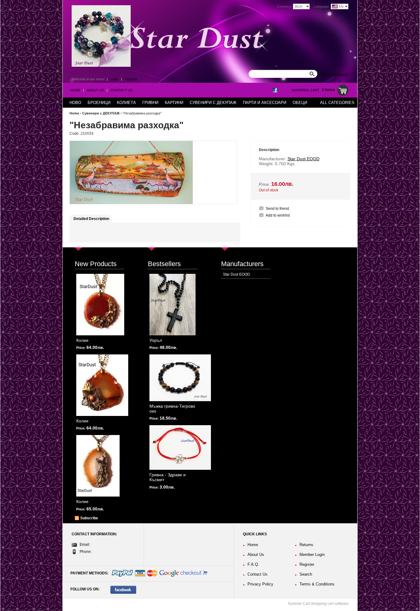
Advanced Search (335, 74)
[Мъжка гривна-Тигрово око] (180, 377)
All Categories (337, 102)
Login (114, 79)
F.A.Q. (253, 564)
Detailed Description (91, 219)
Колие (82, 340)
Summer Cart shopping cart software (318, 603)
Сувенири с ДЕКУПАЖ (101, 113)
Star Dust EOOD (236, 274)
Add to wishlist (278, 215)
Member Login (312, 554)
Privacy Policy (260, 584)
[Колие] (100, 304)
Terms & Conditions (317, 584)
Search (305, 574)
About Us (95, 90)
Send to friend (277, 208)
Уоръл (155, 340)
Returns (306, 544)
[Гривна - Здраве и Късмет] (180, 447)
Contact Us (121, 90)
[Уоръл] (172, 304)
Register (131, 79)
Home (75, 90)
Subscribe (89, 518)
